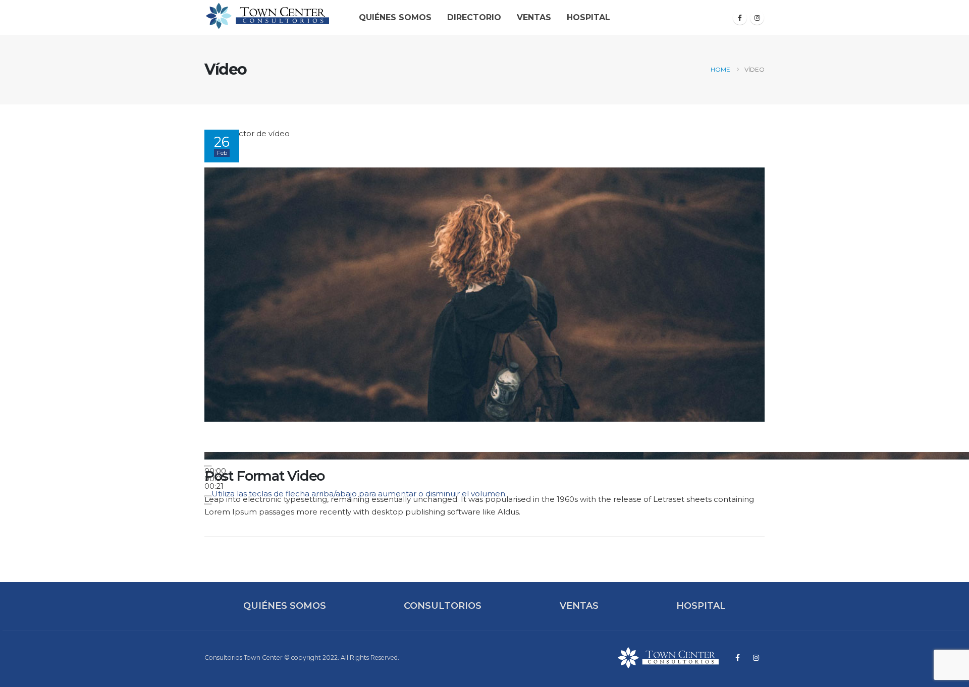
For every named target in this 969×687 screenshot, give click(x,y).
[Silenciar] (207, 496)
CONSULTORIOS (442, 605)
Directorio (474, 17)
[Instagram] (757, 18)
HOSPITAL (701, 605)
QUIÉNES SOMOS (284, 605)
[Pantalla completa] (207, 504)
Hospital (588, 17)
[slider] (215, 478)
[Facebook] (740, 18)
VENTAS (579, 605)
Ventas (534, 17)
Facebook (737, 657)
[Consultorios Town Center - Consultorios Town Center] (267, 16)
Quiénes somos (395, 17)
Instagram (756, 657)
